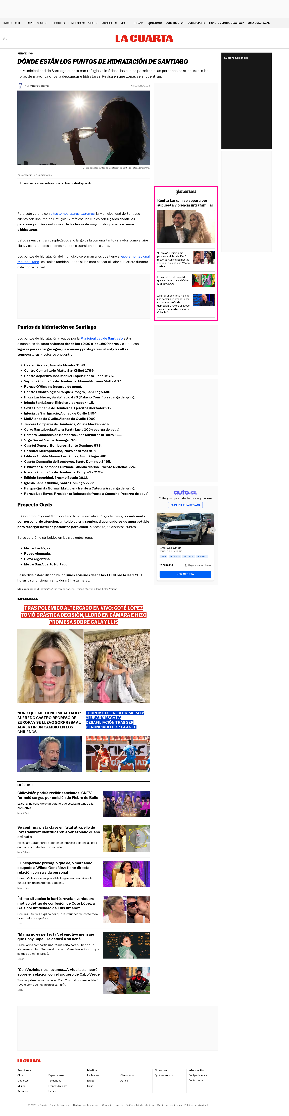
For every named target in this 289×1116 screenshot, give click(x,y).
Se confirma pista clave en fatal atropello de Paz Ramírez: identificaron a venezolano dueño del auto (58, 832)
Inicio (7, 23)
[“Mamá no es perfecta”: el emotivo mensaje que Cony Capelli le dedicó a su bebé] (126, 946)
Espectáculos (37, 23)
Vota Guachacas (259, 23)
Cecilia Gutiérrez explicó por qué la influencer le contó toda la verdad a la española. (57, 916)
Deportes (58, 23)
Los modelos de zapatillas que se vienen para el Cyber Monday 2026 (173, 280)
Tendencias (76, 23)
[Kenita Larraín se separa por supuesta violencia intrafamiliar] (186, 227)
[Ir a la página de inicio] (144, 38)
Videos (93, 23)
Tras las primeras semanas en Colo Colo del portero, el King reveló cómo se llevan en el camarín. (57, 982)
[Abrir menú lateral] (6, 38)
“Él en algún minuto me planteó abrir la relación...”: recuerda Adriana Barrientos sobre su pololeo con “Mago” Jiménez (173, 259)
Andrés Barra (39, 86)
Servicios (122, 23)
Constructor (175, 23)
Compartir (26, 175)
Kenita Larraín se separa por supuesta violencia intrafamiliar (185, 203)
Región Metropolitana (88, 589)
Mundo (107, 23)
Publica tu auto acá (185, 505)
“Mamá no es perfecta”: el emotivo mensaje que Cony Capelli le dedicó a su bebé (55, 936)
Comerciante (196, 23)
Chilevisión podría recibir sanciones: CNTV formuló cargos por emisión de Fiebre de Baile (57, 795)
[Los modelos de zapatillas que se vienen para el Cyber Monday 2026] (203, 281)
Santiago (45, 589)
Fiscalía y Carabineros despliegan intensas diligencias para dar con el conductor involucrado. (57, 845)
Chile (19, 23)
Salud (35, 589)
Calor (105, 589)
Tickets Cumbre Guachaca (226, 23)
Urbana (138, 23)
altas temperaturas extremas (73, 213)
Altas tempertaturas (63, 589)
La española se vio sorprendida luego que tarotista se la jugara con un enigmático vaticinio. (54, 880)
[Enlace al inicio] (186, 192)
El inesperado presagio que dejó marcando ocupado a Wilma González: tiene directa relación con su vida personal (54, 868)
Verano (113, 589)
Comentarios (44, 175)
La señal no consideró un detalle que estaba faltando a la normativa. (55, 805)
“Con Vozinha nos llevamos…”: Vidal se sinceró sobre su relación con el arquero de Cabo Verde (58, 972)
